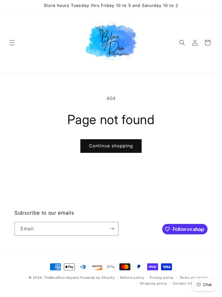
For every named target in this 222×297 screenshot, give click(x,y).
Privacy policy (162, 278)
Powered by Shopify (97, 278)
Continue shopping (111, 145)
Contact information (190, 283)
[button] (12, 42)
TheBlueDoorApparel (61, 278)
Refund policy (132, 278)
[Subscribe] (112, 229)
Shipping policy (153, 283)
